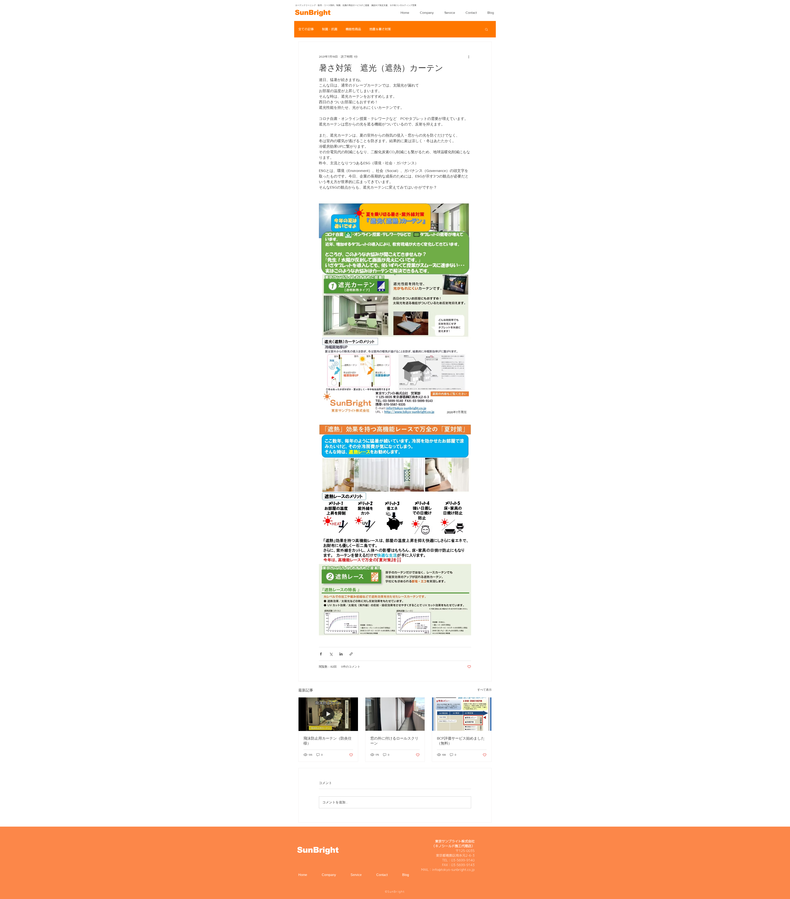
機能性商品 (353, 29)
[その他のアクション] (468, 56)
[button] (486, 29)
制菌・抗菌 (329, 29)
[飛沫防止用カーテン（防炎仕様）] (328, 714)
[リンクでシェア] (351, 654)
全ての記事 (306, 29)
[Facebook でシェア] (321, 654)
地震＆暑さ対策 (380, 29)
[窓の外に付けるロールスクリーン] (395, 714)
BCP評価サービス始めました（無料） (461, 740)
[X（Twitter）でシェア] (331, 654)
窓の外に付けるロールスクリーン (394, 740)
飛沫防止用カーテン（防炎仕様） (327, 740)
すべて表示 (484, 689)
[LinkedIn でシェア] (341, 654)
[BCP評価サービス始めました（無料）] (461, 714)
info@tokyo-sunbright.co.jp (453, 869)
